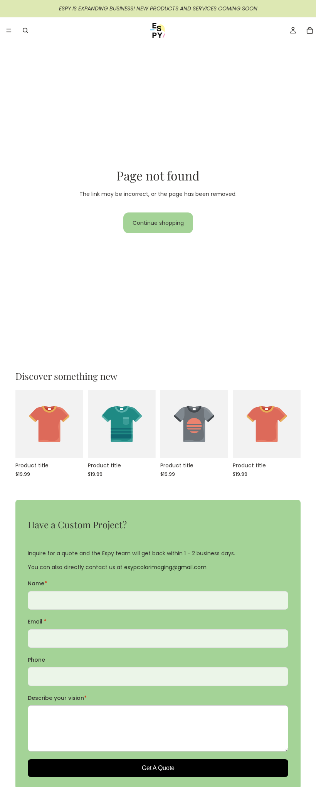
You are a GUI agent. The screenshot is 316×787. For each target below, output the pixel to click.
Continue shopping (158, 223)
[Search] (25, 30)
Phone (36, 660)
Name (37, 583)
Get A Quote (158, 768)
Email (37, 621)
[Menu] (9, 30)
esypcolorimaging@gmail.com (165, 567)
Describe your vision (57, 698)
